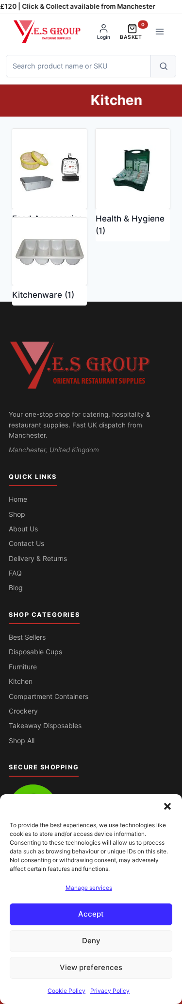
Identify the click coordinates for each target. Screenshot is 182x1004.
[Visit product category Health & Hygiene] (133, 169)
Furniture (23, 667)
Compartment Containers (48, 696)
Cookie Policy (66, 990)
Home (18, 499)
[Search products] (163, 66)
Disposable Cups (35, 651)
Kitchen (21, 681)
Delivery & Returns (38, 558)
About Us (23, 529)
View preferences (91, 967)
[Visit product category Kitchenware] (49, 251)
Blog (16, 587)
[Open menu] (159, 31)
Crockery (23, 711)
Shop (17, 514)
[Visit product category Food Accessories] (49, 169)
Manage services (89, 887)
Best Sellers (27, 637)
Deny (91, 940)
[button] (167, 806)
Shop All (21, 740)
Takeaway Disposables (45, 725)
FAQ (15, 573)
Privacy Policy (110, 990)
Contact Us (26, 543)
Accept (91, 914)
